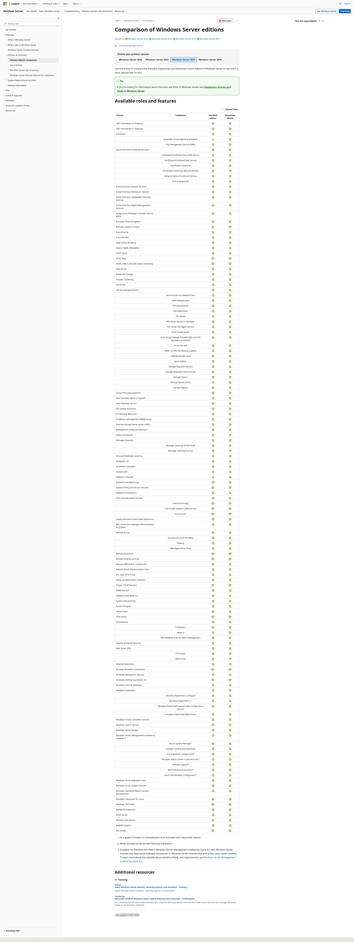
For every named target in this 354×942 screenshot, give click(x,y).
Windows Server (131, 20)
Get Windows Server (326, 11)
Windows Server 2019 (186, 39)
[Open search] (340, 3)
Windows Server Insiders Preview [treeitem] (23, 50)
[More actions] (236, 21)
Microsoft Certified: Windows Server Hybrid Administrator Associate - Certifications (155, 899)
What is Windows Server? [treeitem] (19, 39)
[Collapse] (58, 18)
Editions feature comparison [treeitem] (23, 60)
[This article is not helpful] (322, 21)
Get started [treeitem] (11, 29)
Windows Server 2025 (138, 39)
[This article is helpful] (319, 21)
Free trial (345, 11)
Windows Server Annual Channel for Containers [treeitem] (32, 75)
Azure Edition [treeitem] (16, 65)
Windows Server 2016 (210, 39)
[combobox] (31, 24)
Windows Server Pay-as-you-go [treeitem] (24, 70)
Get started (147, 20)
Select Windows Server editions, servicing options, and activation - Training (151, 887)
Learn (118, 20)
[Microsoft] (5, 4)
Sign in (347, 3)
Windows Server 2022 (162, 39)
